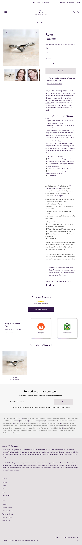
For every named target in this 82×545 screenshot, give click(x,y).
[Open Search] (73, 12)
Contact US (6, 520)
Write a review (41, 309)
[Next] (12, 33)
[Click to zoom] (36, 33)
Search (4, 504)
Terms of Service (7, 514)
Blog (4, 489)
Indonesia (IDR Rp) (72, 3)
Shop (4, 486)
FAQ (3, 492)
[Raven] (14, 363)
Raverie (57, 100)
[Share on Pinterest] (54, 286)
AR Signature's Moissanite (61, 93)
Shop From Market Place (62, 281)
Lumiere (66, 100)
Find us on (6, 495)
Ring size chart (68, 199)
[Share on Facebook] (47, 286)
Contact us (49, 281)
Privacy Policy (7, 508)
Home (38, 23)
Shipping (57, 44)
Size (46, 48)
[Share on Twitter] (50, 286)
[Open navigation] (12, 12)
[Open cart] (78, 12)
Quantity (48, 59)
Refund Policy (7, 517)
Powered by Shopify (32, 540)
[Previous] (6, 33)
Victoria (48, 103)
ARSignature (19, 540)
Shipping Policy (7, 511)
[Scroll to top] (78, 541)
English (62, 3)
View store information (54, 84)
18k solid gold (58, 196)
